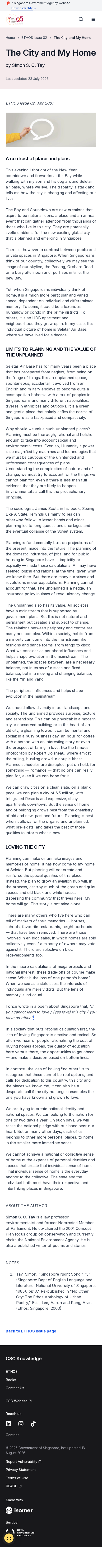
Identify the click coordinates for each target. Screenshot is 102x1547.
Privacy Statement (21, 1469)
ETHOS (12, 1371)
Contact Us (15, 1388)
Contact (12, 1435)
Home (10, 38)
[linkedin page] (8, 1424)
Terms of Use (17, 1478)
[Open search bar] (81, 19)
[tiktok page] (33, 1424)
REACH (12, 1486)
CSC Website (17, 1401)
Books (11, 1380)
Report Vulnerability (21, 1461)
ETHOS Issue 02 (34, 38)
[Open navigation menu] (93, 19)
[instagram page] (21, 1424)
